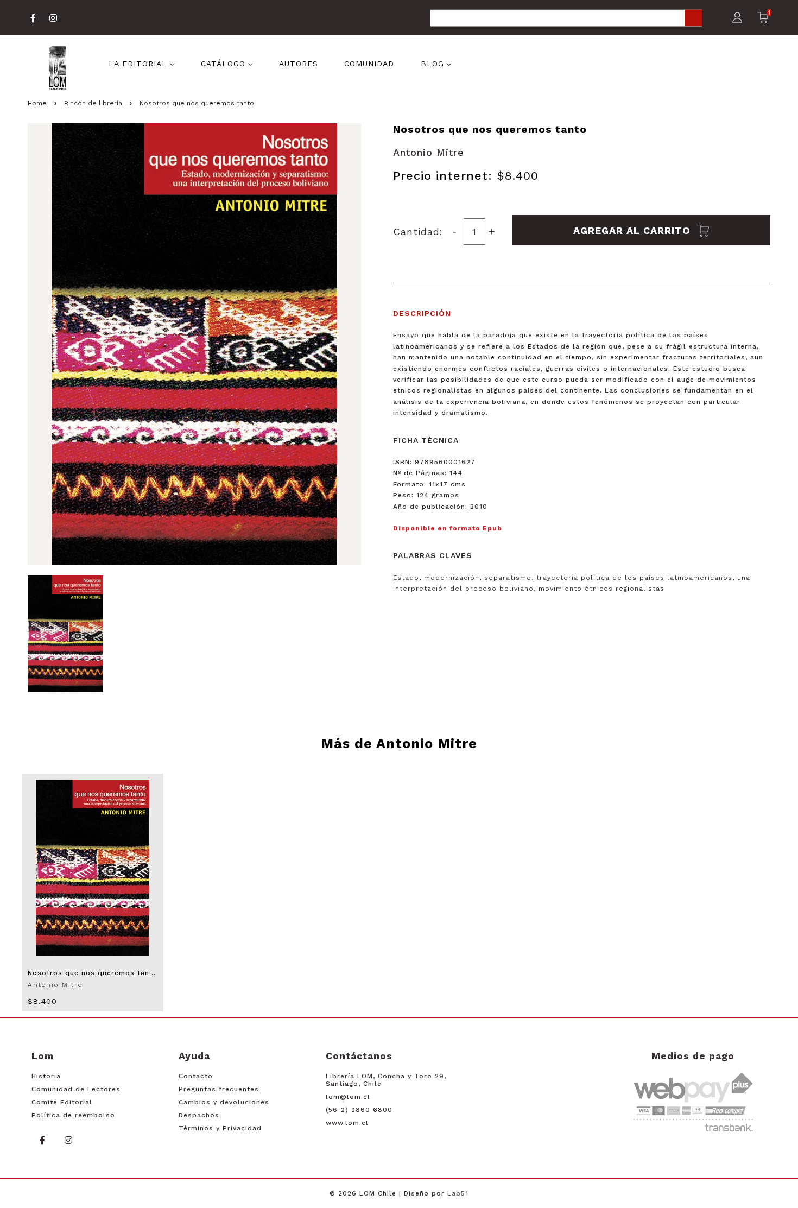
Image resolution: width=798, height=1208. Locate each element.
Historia (46, 1076)
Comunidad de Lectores (76, 1089)
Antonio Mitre (428, 152)
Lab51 (457, 1193)
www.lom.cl (347, 1123)
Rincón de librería (93, 103)
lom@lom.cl (348, 1097)
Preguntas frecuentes (219, 1089)
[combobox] (566, 18)
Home (37, 103)
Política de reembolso (73, 1115)
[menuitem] (141, 63)
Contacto (196, 1076)
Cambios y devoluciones (224, 1102)
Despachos (199, 1115)
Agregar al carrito (633, 230)
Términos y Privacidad (220, 1128)
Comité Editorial (61, 1102)
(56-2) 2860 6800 (359, 1110)
